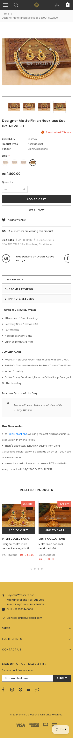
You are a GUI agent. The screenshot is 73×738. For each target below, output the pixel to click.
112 (9, 231)
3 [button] (38, 569)
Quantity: (7, 182)
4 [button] (42, 569)
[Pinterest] (22, 690)
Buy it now (36, 210)
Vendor (6, 149)
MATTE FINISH (25, 240)
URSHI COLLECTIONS (15, 539)
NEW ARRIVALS (10, 244)
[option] (36, 62)
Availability (8, 139)
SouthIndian (29, 244)
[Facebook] (5, 690)
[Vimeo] (38, 690)
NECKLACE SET (44, 240)
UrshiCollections (17, 434)
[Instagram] (13, 690)
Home (5, 14)
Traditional (46, 244)
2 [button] (35, 569)
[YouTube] (30, 690)
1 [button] (31, 569)
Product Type (10, 144)
